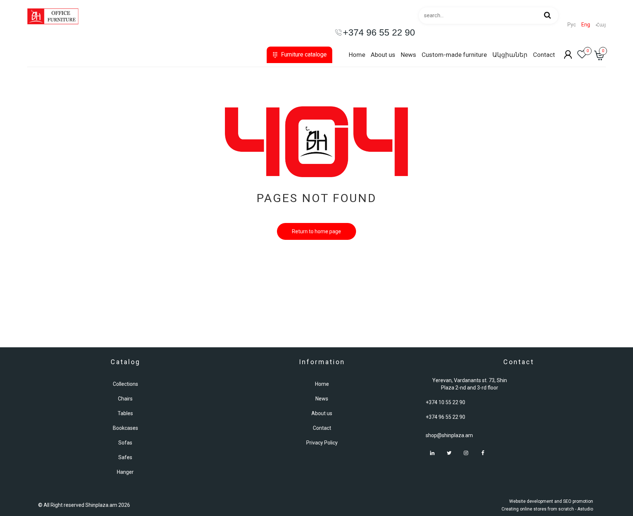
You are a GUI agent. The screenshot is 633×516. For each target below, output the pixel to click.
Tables (125, 413)
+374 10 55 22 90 (445, 402)
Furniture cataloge (304, 54)
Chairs (125, 399)
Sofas (125, 443)
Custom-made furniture (454, 54)
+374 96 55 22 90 (445, 417)
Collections (125, 384)
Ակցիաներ (510, 54)
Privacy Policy (322, 443)
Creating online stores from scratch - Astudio (547, 509)
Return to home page (316, 231)
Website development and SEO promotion (551, 501)
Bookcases (125, 428)
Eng (585, 25)
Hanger (125, 472)
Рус (571, 25)
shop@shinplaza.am (449, 435)
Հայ (601, 25)
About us (383, 54)
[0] (582, 56)
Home (357, 54)
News (408, 54)
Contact (544, 54)
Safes (125, 457)
